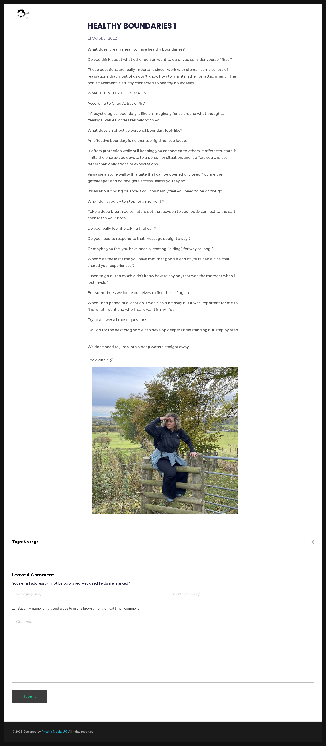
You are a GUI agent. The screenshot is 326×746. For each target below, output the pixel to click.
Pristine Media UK (54, 731)
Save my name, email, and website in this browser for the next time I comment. (78, 608)
